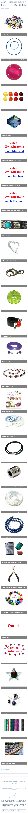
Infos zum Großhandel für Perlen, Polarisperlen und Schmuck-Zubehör (14, 789)
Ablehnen (5, 811)
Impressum (14, 795)
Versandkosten (14, 783)
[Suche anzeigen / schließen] (15, 5)
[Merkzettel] (19, 5)
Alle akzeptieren (21, 811)
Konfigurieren (12, 811)
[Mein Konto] (22, 5)
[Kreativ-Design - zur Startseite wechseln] (3, 2)
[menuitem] (3, 5)
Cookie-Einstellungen (13, 786)
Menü (5, 5)
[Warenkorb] (25, 5)
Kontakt (22, 793)
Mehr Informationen (19, 806)
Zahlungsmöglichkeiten (15, 793)
